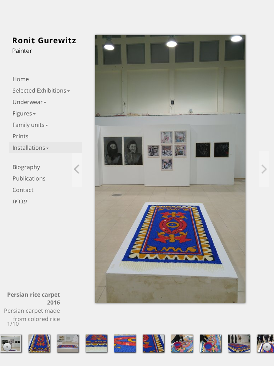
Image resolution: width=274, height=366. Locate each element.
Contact (23, 190)
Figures (22, 113)
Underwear (27, 102)
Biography (26, 167)
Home (20, 79)
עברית (19, 201)
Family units (28, 125)
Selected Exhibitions (39, 90)
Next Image (264, 169)
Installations (28, 148)
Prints (20, 136)
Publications (29, 178)
